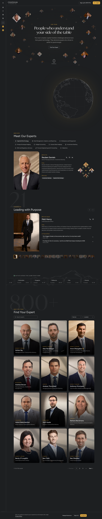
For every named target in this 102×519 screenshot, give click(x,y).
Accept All (83, 515)
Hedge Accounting (40, 144)
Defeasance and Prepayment (68, 141)
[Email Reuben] (69, 157)
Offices (29, 84)
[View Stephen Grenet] (92, 256)
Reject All (76, 515)
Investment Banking (72, 144)
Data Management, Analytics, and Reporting (45, 141)
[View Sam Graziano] (54, 256)
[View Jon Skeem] (34, 256)
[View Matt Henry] (15, 256)
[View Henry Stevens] (65, 256)
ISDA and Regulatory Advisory (24, 148)
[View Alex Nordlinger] (58, 256)
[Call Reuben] (66, 157)
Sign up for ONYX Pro (85, 3)
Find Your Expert (54, 47)
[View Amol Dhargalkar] (19, 256)
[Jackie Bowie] (86, 176)
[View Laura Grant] (38, 256)
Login (97, 3)
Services (19, 84)
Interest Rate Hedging (56, 144)
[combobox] (77, 317)
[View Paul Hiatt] (88, 256)
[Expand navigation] (3, 3)
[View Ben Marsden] (81, 256)
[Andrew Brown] (80, 170)
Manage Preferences (67, 515)
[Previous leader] (89, 209)
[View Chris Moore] (61, 256)
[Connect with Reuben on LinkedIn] (72, 157)
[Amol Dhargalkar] (91, 170)
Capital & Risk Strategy (23, 141)
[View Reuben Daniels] (50, 256)
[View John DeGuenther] (69, 256)
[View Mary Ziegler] (85, 256)
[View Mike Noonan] (27, 256)
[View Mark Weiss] (42, 256)
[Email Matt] (93, 219)
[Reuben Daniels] (86, 165)
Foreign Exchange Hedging (24, 144)
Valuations (64, 148)
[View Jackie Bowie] (31, 256)
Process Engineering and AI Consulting (47, 148)
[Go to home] (13, 3)
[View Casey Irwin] (23, 256)
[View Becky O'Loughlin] (77, 256)
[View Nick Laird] (46, 256)
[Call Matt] (90, 219)
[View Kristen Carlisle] (73, 256)
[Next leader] (92, 209)
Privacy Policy (18, 516)
